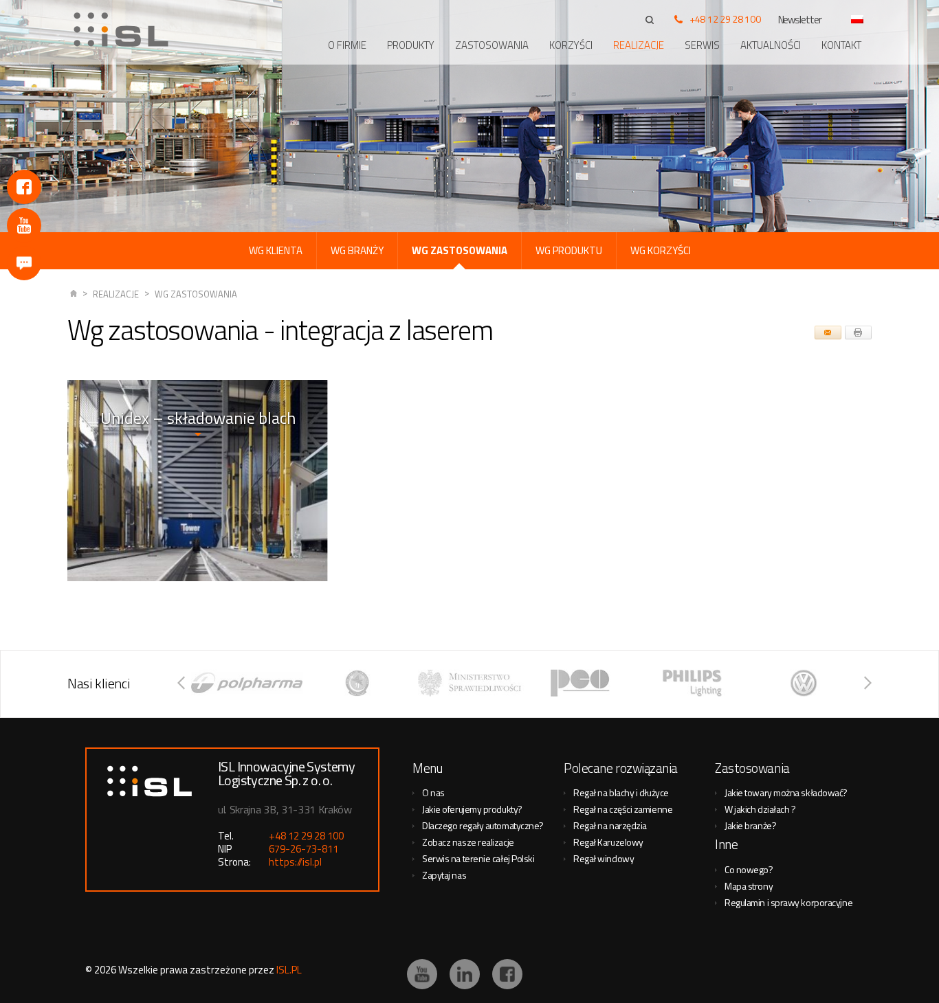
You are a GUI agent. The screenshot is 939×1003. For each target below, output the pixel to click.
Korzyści (571, 45)
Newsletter (800, 19)
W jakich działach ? (760, 809)
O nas (433, 792)
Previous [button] (181, 683)
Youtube (24, 225)
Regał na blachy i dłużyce (621, 792)
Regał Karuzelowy (608, 842)
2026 (105, 970)
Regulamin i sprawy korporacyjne (788, 902)
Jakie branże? (750, 825)
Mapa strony (749, 886)
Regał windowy (603, 858)
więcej (198, 514)
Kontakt (841, 45)
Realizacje (638, 45)
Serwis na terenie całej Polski (478, 858)
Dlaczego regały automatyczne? (483, 825)
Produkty (410, 45)
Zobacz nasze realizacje (468, 842)
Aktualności (770, 45)
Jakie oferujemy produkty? (472, 809)
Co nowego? (749, 869)
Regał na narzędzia (610, 825)
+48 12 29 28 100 (725, 19)
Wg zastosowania (196, 294)
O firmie (347, 45)
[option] (263, 683)
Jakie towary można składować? (786, 792)
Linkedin (465, 974)
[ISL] (125, 29)
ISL (73, 294)
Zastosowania (492, 45)
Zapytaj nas (444, 875)
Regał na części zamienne (622, 809)
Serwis (702, 45)
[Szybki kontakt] (24, 263)
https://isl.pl (295, 861)
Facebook (24, 187)
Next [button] (868, 683)
